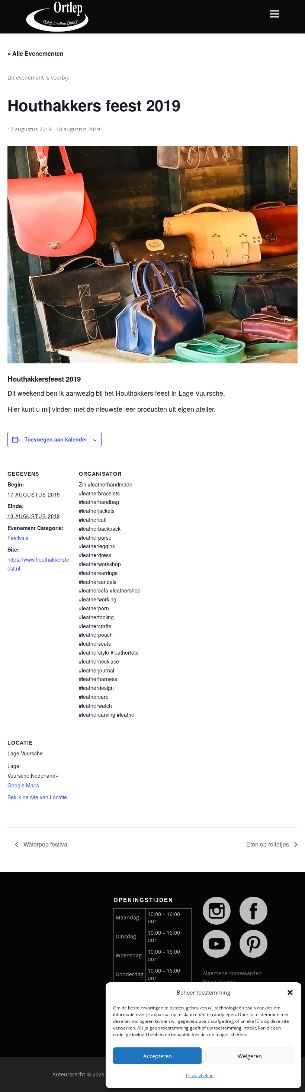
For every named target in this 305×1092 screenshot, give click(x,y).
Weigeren (250, 1056)
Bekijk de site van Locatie (37, 797)
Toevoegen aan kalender (56, 439)
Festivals (17, 538)
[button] (290, 992)
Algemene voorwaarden (232, 973)
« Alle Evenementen (35, 53)
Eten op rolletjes (268, 844)
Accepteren (157, 1056)
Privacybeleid (200, 1075)
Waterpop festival (45, 844)
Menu (274, 13)
